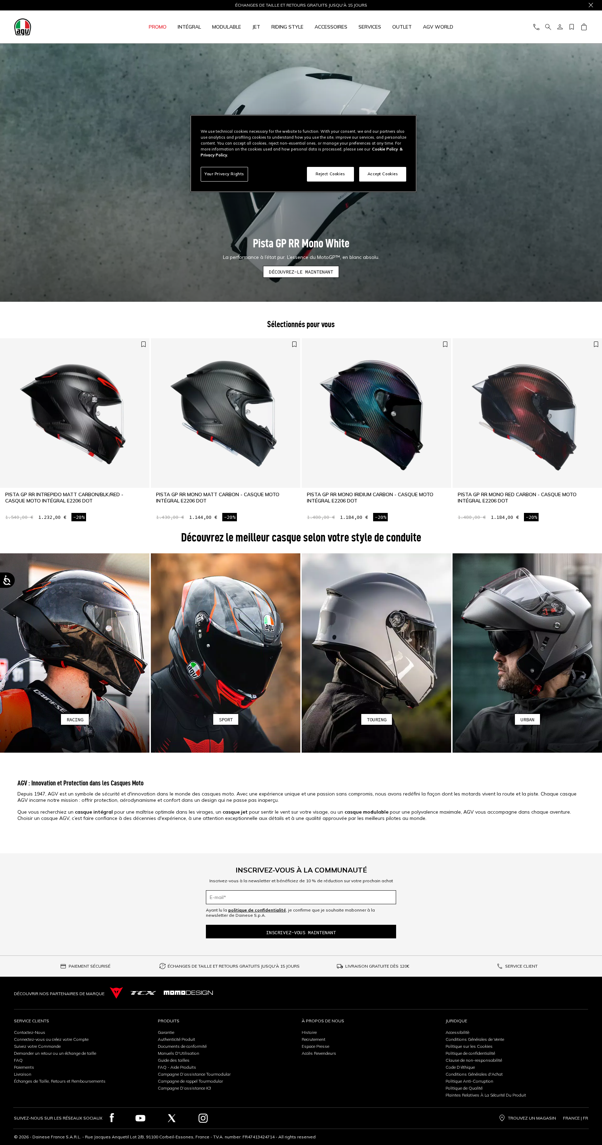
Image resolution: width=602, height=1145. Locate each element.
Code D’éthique (460, 1067)
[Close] (591, 5)
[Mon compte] (560, 27)
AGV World (438, 27)
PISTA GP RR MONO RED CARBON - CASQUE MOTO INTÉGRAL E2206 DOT (517, 497)
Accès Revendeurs (319, 1053)
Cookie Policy (385, 149)
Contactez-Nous (29, 1032)
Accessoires (331, 27)
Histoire (309, 1032)
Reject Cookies (330, 173)
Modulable (226, 27)
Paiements (24, 1067)
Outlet (402, 27)
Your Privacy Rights (224, 173)
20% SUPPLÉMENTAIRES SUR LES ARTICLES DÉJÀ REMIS (301, 5)
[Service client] (536, 27)
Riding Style (287, 27)
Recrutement (313, 1039)
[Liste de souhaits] (572, 27)
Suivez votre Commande (37, 1046)
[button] (74, 653)
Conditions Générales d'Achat (474, 1074)
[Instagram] (203, 1118)
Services (369, 27)
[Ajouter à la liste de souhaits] (143, 344)
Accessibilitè (457, 1032)
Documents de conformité (182, 1046)
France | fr (575, 1118)
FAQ (18, 1060)
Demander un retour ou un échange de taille (55, 1053)
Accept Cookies (383, 173)
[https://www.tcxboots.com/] (143, 993)
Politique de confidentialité (470, 1053)
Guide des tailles (174, 1060)
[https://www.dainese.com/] (116, 993)
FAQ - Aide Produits (177, 1067)
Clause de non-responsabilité (474, 1060)
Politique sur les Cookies (469, 1046)
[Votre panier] (583, 27)
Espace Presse (315, 1046)
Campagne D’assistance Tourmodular (194, 1074)
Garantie (166, 1032)
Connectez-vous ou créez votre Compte (51, 1039)
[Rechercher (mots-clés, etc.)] (548, 27)
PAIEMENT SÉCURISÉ (89, 966)
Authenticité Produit (176, 1039)
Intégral (189, 27)
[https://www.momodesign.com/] (188, 993)
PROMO (158, 27)
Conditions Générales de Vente (475, 1039)
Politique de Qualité (464, 1088)
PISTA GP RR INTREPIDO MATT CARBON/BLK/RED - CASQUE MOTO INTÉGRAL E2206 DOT (64, 497)
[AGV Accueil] (57, 27)
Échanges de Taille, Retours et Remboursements (60, 1081)
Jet (256, 27)
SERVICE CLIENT (521, 966)
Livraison (22, 1074)
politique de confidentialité (257, 910)
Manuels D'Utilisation (178, 1053)
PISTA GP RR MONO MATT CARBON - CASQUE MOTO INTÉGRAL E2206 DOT (217, 497)
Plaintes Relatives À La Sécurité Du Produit (486, 1095)
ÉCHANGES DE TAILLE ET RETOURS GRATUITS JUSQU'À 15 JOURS (234, 966)
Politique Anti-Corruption (469, 1081)
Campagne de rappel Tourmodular (190, 1081)
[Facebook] (112, 1118)
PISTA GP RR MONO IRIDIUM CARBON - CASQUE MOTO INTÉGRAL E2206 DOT (370, 497)
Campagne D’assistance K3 (184, 1088)
